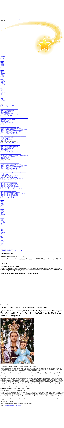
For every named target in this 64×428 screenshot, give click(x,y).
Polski (1, 74)
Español (2, 63)
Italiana (1, 68)
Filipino (2, 64)
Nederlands (2, 73)
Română (2, 76)
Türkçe (1, 82)
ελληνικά (2, 83)
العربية (1, 96)
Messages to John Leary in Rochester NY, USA (9, 134)
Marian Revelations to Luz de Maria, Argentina (9, 127)
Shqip (1, 77)
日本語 (2, 102)
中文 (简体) (2, 100)
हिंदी (1, 94)
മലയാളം (2, 92)
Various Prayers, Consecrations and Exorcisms (9, 106)
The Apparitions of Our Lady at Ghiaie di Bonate (10, 192)
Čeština (1, 59)
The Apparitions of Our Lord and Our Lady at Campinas (11, 188)
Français (2, 65)
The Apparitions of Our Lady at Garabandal (9, 194)
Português (2, 75)
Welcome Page (3, 140)
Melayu (2, 72)
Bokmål (2, 58)
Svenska (2, 80)
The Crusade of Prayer (5, 112)
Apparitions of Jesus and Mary (6, 122)
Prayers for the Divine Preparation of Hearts (9, 109)
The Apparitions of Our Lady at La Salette (8, 181)
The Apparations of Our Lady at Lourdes (8, 182)
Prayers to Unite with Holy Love (6, 115)
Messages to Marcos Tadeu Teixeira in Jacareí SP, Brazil (11, 130)
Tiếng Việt (2, 81)
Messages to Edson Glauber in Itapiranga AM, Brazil (10, 131)
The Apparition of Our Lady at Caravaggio (8, 177)
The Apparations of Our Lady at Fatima (8, 187)
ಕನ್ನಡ (1, 90)
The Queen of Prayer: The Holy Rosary (9, 105)
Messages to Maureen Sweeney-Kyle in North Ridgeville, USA (13, 136)
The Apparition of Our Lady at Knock (8, 185)
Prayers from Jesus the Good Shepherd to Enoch (10, 107)
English (2, 62)
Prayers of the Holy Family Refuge (7, 110)
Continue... (17, 261)
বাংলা (1, 86)
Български (2, 84)
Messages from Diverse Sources (6, 137)
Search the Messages (4, 138)
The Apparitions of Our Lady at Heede (8, 191)
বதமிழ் (1, 88)
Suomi (1, 79)
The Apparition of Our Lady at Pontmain (8, 183)
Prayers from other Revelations (6, 111)
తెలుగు (1, 89)
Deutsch (2, 61)
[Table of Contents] (9, 294)
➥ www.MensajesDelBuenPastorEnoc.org (12, 405)
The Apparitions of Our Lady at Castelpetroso (9, 186)
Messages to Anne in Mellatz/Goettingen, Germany (10, 128)
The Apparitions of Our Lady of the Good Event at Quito (11, 178)
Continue (32, 270)
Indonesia (2, 67)
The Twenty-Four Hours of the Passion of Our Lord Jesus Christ (14, 118)
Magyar (2, 71)
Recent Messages (3, 124)
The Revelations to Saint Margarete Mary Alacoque (10, 179)
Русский (2, 85)
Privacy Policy (3, 246)
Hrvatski (2, 66)
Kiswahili (2, 70)
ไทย (1, 93)
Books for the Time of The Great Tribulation (9, 175)
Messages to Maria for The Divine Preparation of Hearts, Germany (13, 129)
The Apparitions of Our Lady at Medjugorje (9, 195)
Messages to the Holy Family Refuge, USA (9, 132)
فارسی (1, 98)
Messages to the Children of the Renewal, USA (9, 133)
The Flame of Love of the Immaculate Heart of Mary (10, 116)
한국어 (2, 103)
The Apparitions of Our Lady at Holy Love (9, 196)
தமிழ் (1, 228)
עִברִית (1, 99)
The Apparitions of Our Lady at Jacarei (8, 197)
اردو (1, 97)
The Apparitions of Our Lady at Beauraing (8, 189)
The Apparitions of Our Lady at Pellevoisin (9, 184)
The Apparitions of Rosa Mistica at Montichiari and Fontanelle (12, 193)
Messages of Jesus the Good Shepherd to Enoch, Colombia (12, 125)
